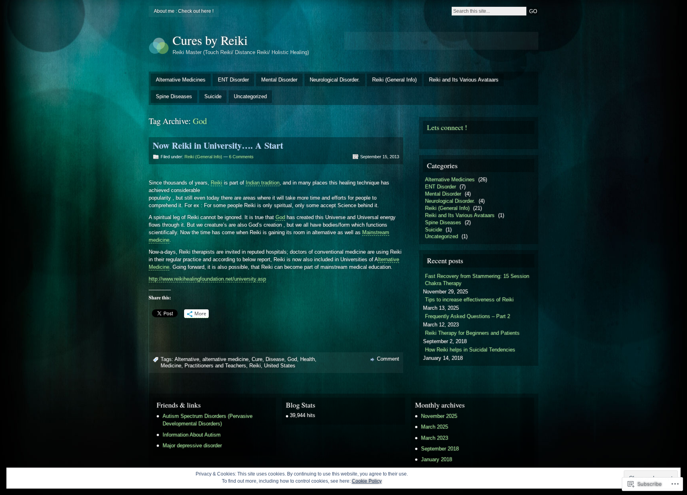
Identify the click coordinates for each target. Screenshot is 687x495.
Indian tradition (262, 183)
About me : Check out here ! (183, 11)
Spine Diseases (174, 96)
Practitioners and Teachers (215, 366)
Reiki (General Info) (394, 80)
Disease (275, 359)
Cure (257, 359)
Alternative (187, 359)
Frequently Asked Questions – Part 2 (467, 316)
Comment (388, 359)
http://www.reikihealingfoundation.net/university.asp (207, 279)
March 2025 (434, 427)
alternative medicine (225, 359)
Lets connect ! (447, 127)
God (280, 217)
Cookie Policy (367, 481)
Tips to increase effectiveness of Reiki (469, 300)
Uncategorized (250, 96)
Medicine (171, 366)
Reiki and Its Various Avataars (464, 80)
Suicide (212, 96)
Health (307, 359)
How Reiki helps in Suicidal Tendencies (470, 350)
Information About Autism (192, 435)
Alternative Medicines (181, 80)
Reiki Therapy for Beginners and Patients (472, 333)
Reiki (216, 183)
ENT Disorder (233, 80)
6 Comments (241, 156)
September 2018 (440, 449)
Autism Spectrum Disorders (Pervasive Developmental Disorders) (207, 420)
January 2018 (436, 459)
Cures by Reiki (210, 40)
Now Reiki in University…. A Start (218, 145)
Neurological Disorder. (335, 80)
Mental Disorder (279, 80)
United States (279, 366)
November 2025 (439, 416)
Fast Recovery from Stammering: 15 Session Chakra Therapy (477, 279)
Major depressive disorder (192, 445)
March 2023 (434, 438)
